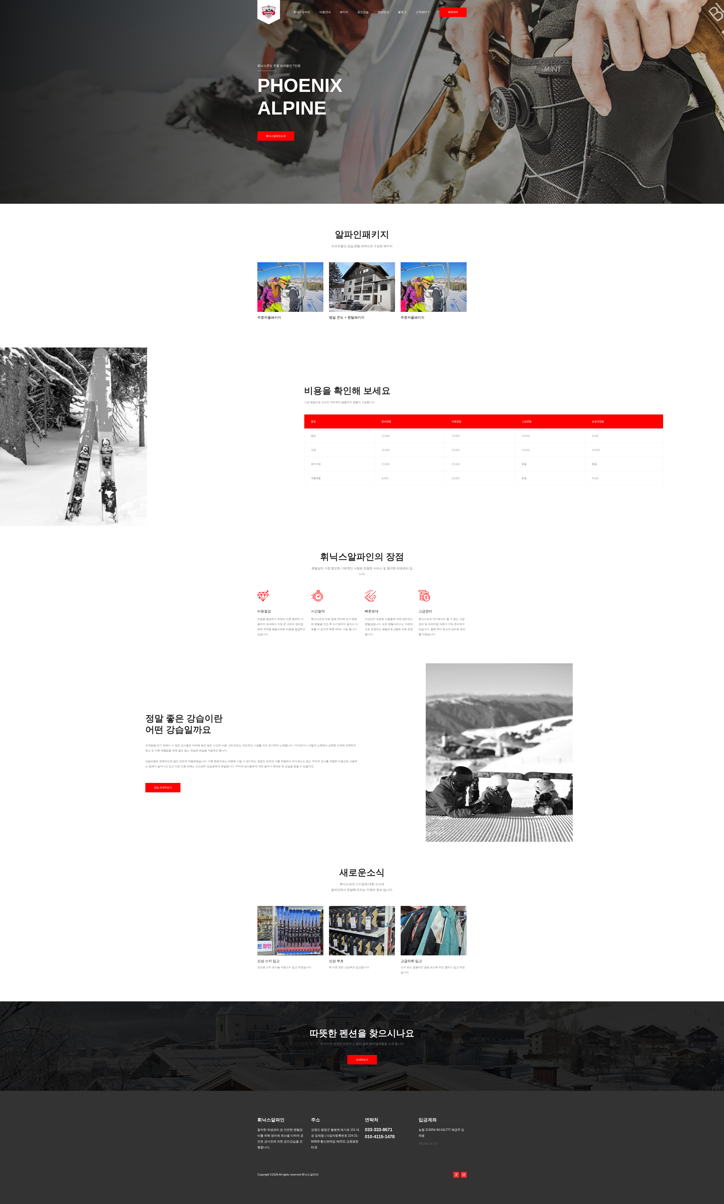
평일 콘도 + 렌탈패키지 (346, 317)
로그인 (434, 1143)
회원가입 (423, 1143)
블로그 (402, 12)
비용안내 (325, 12)
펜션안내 (383, 12)
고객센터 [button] (421, 12)
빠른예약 (453, 12)
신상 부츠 (408, 961)
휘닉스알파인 (301, 12)
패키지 (344, 12)
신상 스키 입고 (340, 961)
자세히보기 (362, 1060)
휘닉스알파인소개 (276, 136)
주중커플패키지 (269, 317)
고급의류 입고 (268, 961)
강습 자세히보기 (163, 787)
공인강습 (363, 12)
